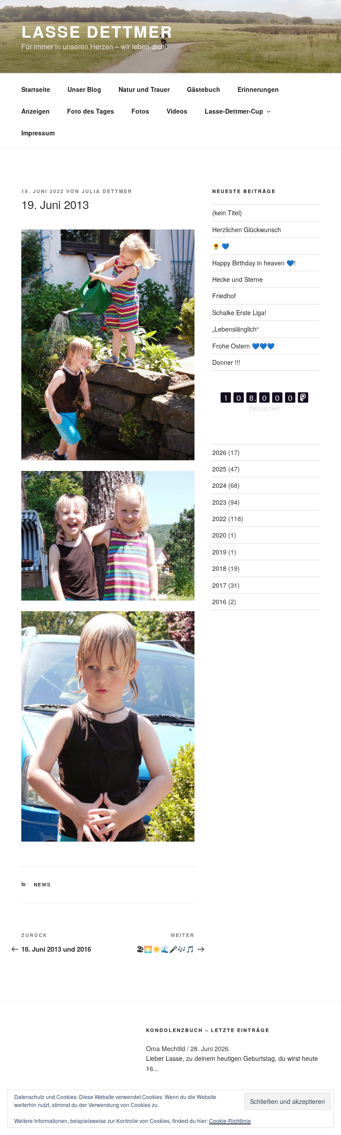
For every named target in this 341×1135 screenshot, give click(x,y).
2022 (219, 518)
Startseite (35, 89)
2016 (219, 601)
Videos (177, 111)
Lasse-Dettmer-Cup (234, 111)
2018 (219, 568)
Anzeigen (35, 111)
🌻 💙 (220, 245)
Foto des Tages (90, 111)
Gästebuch (203, 89)
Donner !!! (226, 362)
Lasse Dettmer (97, 31)
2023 (219, 502)
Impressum (38, 132)
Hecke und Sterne (237, 279)
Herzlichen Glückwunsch (246, 229)
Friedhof (224, 295)
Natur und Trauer (144, 89)
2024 (219, 485)
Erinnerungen (258, 89)
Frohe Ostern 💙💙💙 (243, 345)
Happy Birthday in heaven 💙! (254, 262)
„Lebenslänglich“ (235, 328)
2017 (219, 585)
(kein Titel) (227, 212)
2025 (219, 468)
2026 (219, 452)
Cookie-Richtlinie (230, 1120)
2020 (219, 534)
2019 (219, 551)
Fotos (140, 111)
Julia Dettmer (107, 191)
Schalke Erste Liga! (239, 312)
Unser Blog (84, 89)
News (43, 884)
